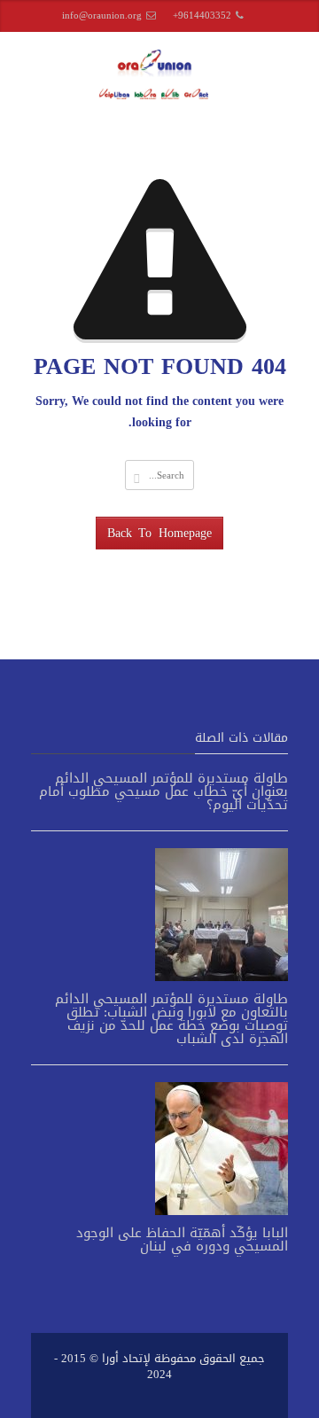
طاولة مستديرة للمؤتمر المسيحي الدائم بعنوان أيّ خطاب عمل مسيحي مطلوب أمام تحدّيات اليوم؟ (163, 791)
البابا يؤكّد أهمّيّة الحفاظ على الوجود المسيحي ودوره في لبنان (182, 1239)
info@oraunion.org (102, 15)
